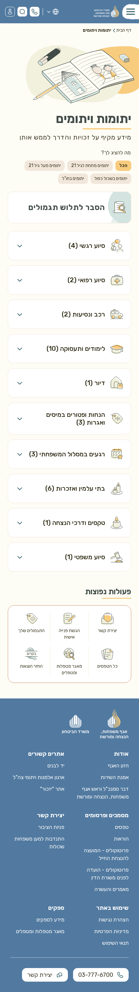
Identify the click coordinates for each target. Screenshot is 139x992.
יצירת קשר (39, 974)
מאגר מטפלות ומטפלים (40, 931)
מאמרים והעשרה (111, 889)
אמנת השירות (115, 777)
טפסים (122, 827)
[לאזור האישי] (10, 12)
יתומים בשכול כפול (110, 178)
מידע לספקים (50, 920)
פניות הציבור (51, 827)
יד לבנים (55, 766)
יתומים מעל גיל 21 (44, 165)
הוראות (121, 839)
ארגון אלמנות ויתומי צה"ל (38, 777)
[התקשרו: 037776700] (34, 12)
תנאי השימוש (115, 943)
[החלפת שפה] (52, 11)
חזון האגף (118, 766)
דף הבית (123, 30)
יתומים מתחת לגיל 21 (90, 165)
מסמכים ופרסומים (107, 815)
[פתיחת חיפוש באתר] (22, 12)
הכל (123, 165)
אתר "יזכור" (52, 789)
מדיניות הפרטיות (111, 931)
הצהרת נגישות (113, 920)
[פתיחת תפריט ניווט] (130, 11)
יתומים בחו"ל (73, 178)
